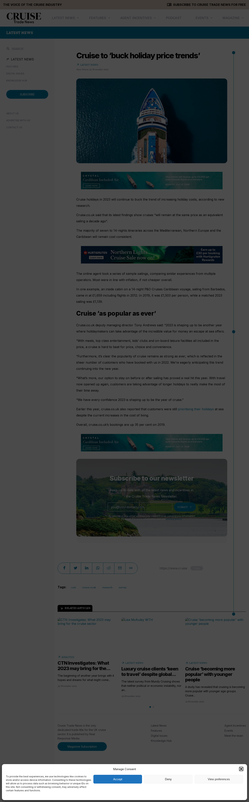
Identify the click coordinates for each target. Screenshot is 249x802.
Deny (168, 779)
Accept (117, 779)
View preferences (219, 779)
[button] (241, 769)
